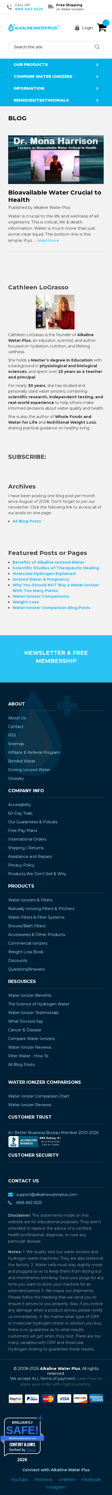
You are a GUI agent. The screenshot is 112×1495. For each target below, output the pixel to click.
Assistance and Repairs (30, 856)
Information (29, 88)
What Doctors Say (25, 1021)
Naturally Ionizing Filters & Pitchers (41, 908)
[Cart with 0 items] (102, 28)
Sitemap (16, 743)
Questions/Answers (26, 969)
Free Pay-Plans (22, 830)
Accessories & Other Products (36, 934)
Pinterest (44, 1479)
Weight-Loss (26, 602)
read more (48, 240)
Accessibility (19, 804)
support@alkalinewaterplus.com (46, 1194)
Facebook (91, 1479)
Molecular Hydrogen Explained (44, 573)
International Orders (27, 839)
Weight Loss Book (25, 951)
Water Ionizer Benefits (29, 995)
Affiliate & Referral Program (34, 752)
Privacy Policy (21, 865)
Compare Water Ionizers (43, 76)
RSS (12, 735)
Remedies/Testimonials (41, 100)
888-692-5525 (29, 9)
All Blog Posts (27, 521)
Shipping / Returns (25, 847)
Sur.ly (31, 1450)
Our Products (31, 64)
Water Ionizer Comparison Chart (38, 1096)
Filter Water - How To (28, 1055)
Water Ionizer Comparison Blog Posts (51, 607)
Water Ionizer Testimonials (33, 1012)
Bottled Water (21, 761)
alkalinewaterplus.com (22, 1438)
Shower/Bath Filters (26, 926)
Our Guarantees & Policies (32, 822)
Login (87, 27)
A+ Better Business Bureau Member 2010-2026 (53, 1132)
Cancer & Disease (24, 1030)
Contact (15, 726)
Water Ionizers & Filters (30, 900)
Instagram (56, 1487)
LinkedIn (67, 1479)
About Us (17, 717)
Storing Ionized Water (29, 769)
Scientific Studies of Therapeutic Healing (56, 568)
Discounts (17, 960)
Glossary (16, 778)
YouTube (20, 1479)
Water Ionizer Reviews (29, 1047)
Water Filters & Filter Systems (36, 917)
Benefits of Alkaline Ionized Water (48, 562)
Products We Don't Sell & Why (37, 873)
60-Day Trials (20, 813)
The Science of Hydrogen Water (38, 1004)
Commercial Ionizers (27, 943)
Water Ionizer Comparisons (41, 596)
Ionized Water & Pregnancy (41, 579)
